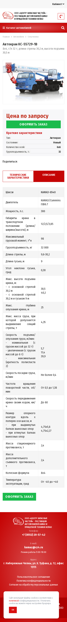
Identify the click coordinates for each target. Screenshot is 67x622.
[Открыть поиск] (62, 28)
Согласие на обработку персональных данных (33, 585)
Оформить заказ (33, 124)
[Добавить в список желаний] (9, 66)
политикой (14, 600)
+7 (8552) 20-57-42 (33, 534)
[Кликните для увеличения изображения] (33, 82)
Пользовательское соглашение (33, 577)
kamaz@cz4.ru (33, 547)
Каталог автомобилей (18, 27)
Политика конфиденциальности (34, 581)
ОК (13, 610)
